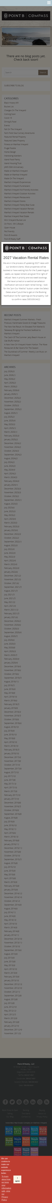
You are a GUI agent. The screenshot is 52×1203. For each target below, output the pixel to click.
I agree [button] (17, 1179)
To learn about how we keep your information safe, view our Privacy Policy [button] (6, 1188)
